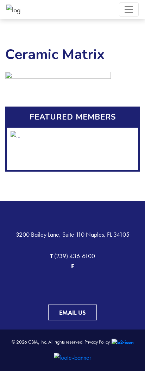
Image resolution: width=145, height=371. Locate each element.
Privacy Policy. (97, 342)
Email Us (72, 312)
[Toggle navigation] (129, 9)
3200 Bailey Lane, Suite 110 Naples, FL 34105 (73, 234)
